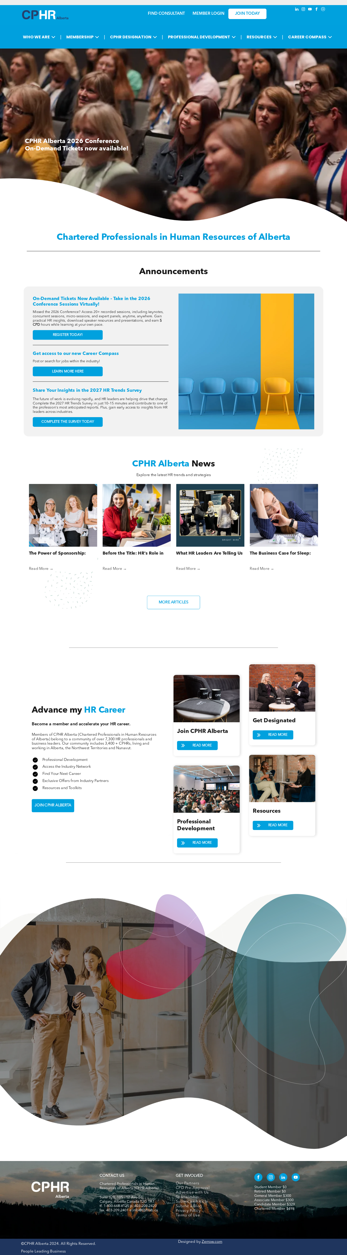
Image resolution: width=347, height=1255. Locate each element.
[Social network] (323, 9)
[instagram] (303, 9)
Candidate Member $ (271, 1204)
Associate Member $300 (274, 1200)
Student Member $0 (270, 1187)
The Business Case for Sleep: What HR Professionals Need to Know (283, 554)
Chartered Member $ (271, 1209)
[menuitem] (210, 1183)
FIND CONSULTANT (166, 14)
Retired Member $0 (270, 1191)
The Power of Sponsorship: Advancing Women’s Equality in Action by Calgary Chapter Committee (62, 554)
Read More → (41, 569)
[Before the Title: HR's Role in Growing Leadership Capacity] (137, 515)
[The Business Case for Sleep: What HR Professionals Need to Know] (284, 515)
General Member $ (269, 1196)
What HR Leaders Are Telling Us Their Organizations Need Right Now (209, 554)
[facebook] (316, 9)
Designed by (189, 1242)
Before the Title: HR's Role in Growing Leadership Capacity (134, 554)
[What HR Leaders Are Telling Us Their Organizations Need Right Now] (210, 515)
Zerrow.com (212, 1242)
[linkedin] (296, 9)
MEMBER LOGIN (208, 14)
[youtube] (310, 9)
